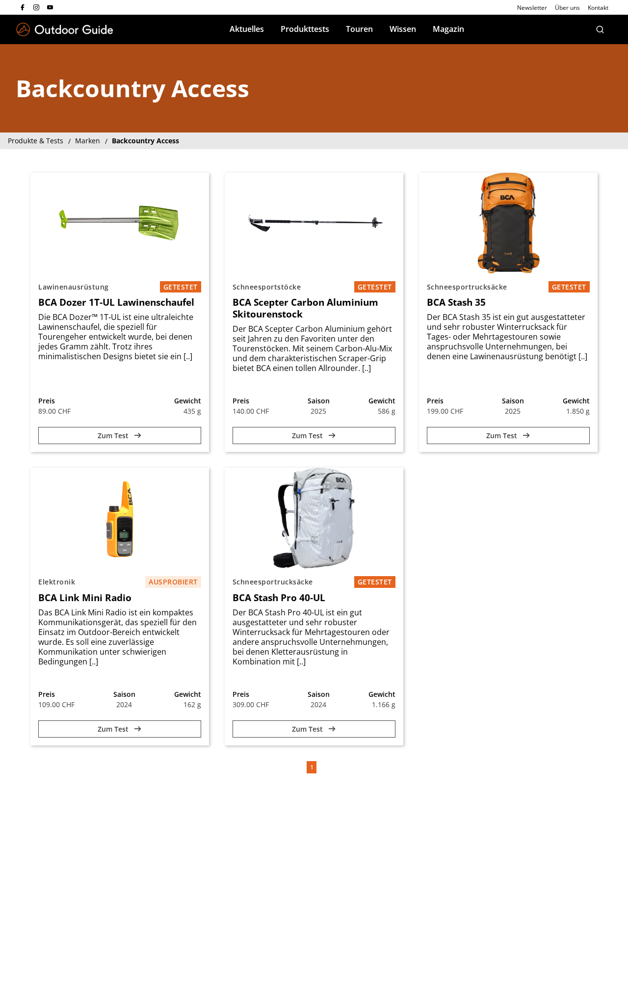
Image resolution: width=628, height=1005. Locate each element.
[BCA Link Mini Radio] (119, 518)
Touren (359, 29)
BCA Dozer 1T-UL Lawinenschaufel (116, 302)
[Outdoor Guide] (65, 29)
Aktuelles (247, 29)
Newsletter (532, 7)
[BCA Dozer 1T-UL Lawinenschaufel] (119, 223)
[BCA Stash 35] (508, 223)
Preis (46, 401)
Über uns (567, 7)
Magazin (448, 29)
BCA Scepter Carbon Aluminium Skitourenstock (305, 308)
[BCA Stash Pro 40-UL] (314, 518)
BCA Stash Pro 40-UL (279, 598)
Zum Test (114, 435)
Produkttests (305, 29)
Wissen (403, 29)
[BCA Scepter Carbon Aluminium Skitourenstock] (314, 223)
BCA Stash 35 (456, 302)
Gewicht (187, 401)
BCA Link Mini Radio (84, 598)
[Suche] (600, 29)
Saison (319, 401)
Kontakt (598, 7)
